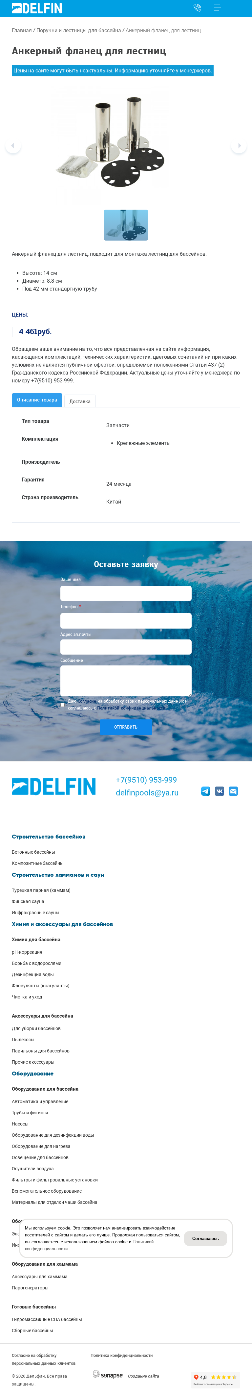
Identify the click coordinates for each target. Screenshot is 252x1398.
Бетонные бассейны (33, 852)
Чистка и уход (27, 996)
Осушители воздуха (33, 1168)
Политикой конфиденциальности (131, 708)
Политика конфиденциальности (122, 1355)
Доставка (80, 401)
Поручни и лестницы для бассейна (78, 30)
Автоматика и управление (40, 1101)
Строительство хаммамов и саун (58, 874)
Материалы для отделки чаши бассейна (54, 1202)
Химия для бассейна (36, 940)
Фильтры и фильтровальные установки (55, 1179)
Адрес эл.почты (76, 634)
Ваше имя (70, 579)
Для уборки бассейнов (36, 1028)
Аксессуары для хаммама (40, 1276)
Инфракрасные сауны (35, 912)
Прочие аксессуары (33, 1062)
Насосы (20, 1123)
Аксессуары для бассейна (42, 1016)
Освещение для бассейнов (40, 1157)
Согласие (87, 701)
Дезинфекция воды (33, 974)
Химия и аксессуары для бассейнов (62, 924)
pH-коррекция (27, 952)
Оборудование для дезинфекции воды (53, 1135)
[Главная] (37, 8)
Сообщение (71, 660)
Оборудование (32, 1073)
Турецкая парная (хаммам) (41, 890)
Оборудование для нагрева (41, 1146)
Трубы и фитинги (30, 1112)
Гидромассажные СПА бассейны (47, 1319)
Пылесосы (23, 1039)
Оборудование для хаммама (45, 1264)
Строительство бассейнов (48, 836)
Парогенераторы (30, 1287)
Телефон (69, 606)
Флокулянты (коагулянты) (41, 985)
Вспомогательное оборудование (47, 1191)
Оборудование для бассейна (45, 1089)
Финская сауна (28, 901)
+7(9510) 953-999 (146, 780)
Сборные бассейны (32, 1330)
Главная (22, 30)
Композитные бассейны (38, 863)
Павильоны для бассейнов (41, 1050)
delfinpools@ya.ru (147, 792)
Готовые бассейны (34, 1307)
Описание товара (37, 400)
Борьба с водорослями (36, 963)
